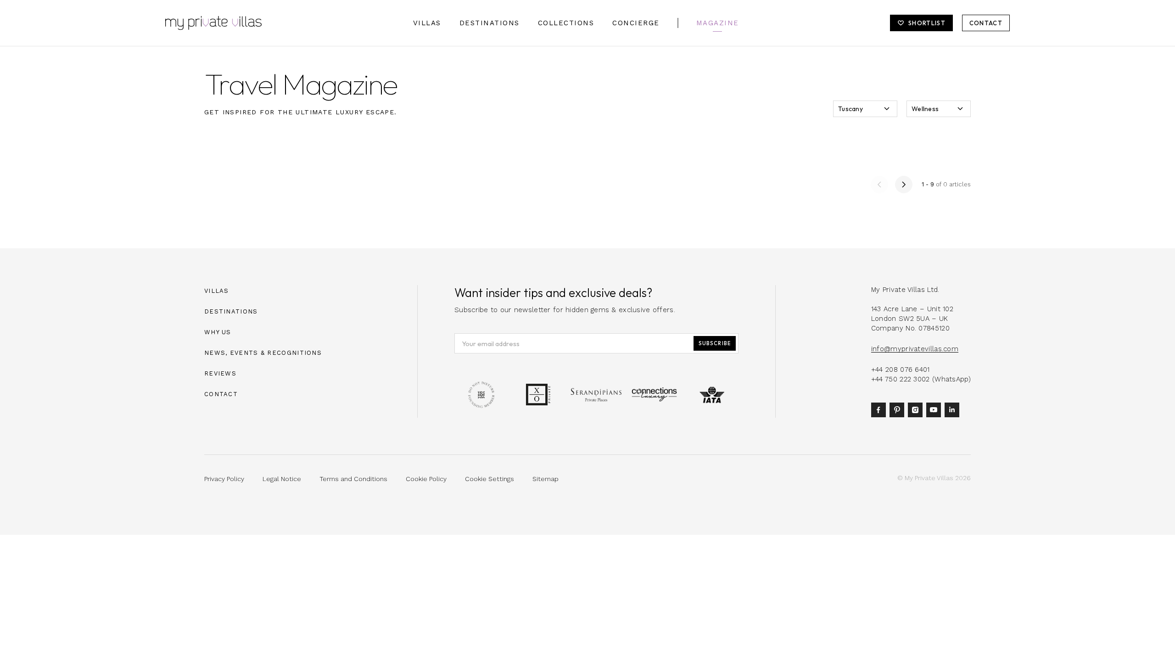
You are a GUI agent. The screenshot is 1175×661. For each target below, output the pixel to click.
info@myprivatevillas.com (914, 349)
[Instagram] (917, 409)
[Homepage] (213, 23)
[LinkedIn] (954, 409)
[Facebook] (880, 409)
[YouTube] (935, 409)
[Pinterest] (899, 409)
